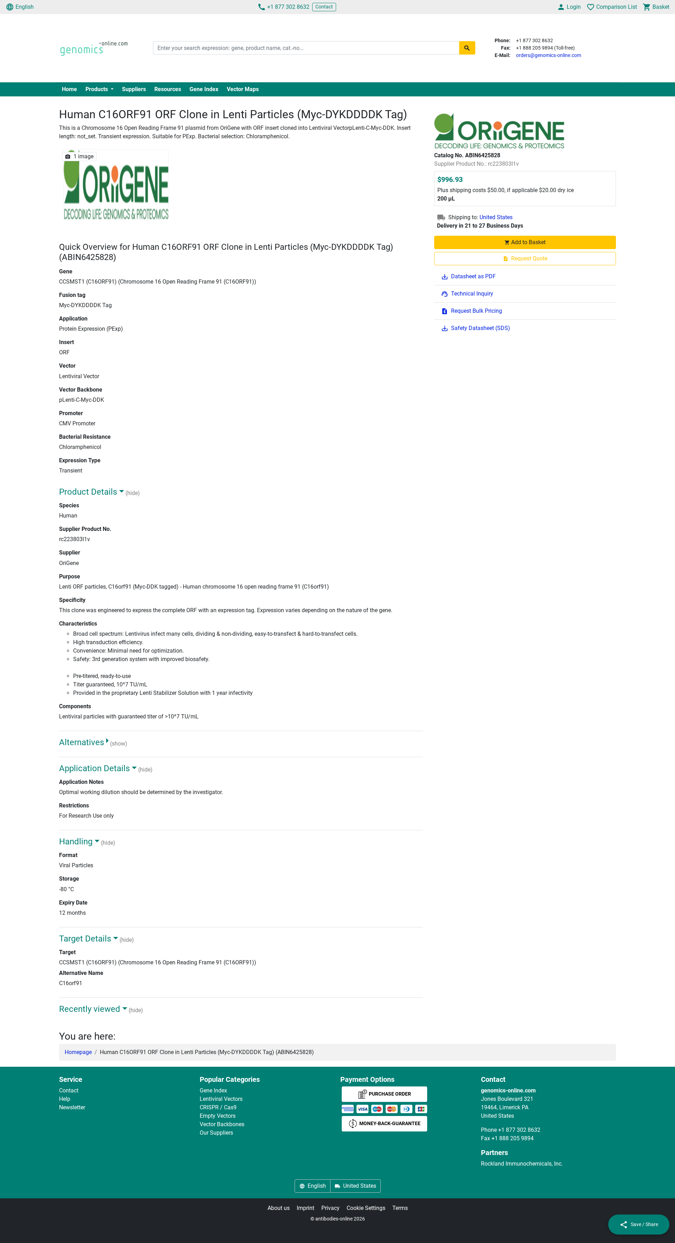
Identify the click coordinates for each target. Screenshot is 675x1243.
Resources (167, 89)
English (24, 7)
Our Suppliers (216, 1132)
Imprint (305, 1208)
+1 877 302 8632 (288, 7)
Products (97, 89)
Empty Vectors (218, 1115)
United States (496, 217)
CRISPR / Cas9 (218, 1107)
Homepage (78, 1052)
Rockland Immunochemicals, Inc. (522, 1163)
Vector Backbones (222, 1124)
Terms (400, 1208)
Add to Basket (528, 242)
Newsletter (72, 1107)
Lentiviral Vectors (221, 1099)
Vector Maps (243, 89)
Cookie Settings (366, 1208)
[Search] (467, 48)
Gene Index (203, 89)
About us (279, 1208)
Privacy (330, 1208)
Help (64, 1099)
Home (69, 89)
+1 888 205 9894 (512, 1138)
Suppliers (134, 89)
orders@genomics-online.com (548, 55)
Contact (324, 6)
